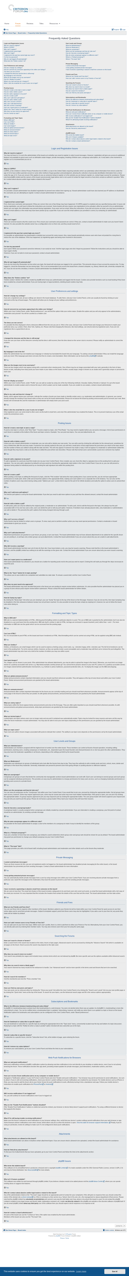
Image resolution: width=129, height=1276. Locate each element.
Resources (54, 24)
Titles (41, 24)
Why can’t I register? (10, 49)
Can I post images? (10, 126)
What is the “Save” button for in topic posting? (18, 109)
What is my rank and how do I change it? (16, 81)
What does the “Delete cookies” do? (15, 61)
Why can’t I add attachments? (13, 103)
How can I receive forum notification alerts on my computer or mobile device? (89, 114)
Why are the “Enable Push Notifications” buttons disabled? (83, 117)
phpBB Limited (61, 1168)
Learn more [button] (81, 1271)
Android (48, 1084)
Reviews (30, 24)
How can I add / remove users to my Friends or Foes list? (83, 78)
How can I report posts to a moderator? (16, 107)
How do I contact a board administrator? (78, 141)
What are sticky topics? (11, 131)
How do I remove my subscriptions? (77, 105)
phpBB (91, 356)
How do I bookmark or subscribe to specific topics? (81, 101)
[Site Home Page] (30, 10)
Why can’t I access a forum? (12, 101)
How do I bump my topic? (11, 113)
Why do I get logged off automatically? (15, 59)
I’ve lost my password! (11, 57)
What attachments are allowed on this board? (79, 126)
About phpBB (32, 1170)
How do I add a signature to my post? (15, 94)
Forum (18, 24)
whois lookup (26, 1197)
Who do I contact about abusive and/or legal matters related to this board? (88, 139)
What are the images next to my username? (17, 77)
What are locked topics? (11, 133)
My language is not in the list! (12, 75)
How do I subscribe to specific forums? (78, 103)
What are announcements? (12, 130)
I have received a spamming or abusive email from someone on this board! (88, 69)
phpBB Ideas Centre (96, 1181)
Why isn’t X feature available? (75, 137)
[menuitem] (6, 29)
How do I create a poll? (11, 95)
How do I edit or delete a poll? (13, 99)
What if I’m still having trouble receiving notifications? (82, 119)
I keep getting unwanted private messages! (79, 67)
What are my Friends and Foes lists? (77, 76)
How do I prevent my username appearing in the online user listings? (25, 69)
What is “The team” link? (73, 59)
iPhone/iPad (37, 1084)
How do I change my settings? (13, 67)
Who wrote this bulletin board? (75, 135)
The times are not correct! (12, 71)
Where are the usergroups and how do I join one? (81, 51)
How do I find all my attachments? (76, 128)
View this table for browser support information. (93, 1122)
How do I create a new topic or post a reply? (17, 90)
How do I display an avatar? (12, 79)
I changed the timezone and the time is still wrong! (19, 73)
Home (6, 24)
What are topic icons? (10, 135)
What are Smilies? (9, 124)
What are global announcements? (14, 127)
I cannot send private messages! (76, 65)
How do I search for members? (75, 91)
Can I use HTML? (9, 122)
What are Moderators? (72, 47)
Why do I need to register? (12, 45)
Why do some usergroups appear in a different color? (82, 55)
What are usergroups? (72, 49)
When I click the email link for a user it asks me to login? (21, 83)
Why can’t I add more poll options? (14, 98)
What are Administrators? (73, 45)
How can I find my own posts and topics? (78, 92)
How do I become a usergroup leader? (77, 53)
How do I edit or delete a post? (13, 92)
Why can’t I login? (9, 53)
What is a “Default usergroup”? (75, 57)
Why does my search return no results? (78, 87)
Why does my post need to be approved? (16, 111)
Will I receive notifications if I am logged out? (79, 116)
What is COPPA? (9, 47)
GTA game (69, 1234)
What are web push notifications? (76, 112)
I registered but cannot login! (12, 51)
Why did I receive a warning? (13, 105)
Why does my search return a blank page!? (79, 89)
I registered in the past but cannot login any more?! (19, 55)
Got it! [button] (115, 1271)
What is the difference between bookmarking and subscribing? (85, 99)
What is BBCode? (9, 120)
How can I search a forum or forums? (77, 85)
